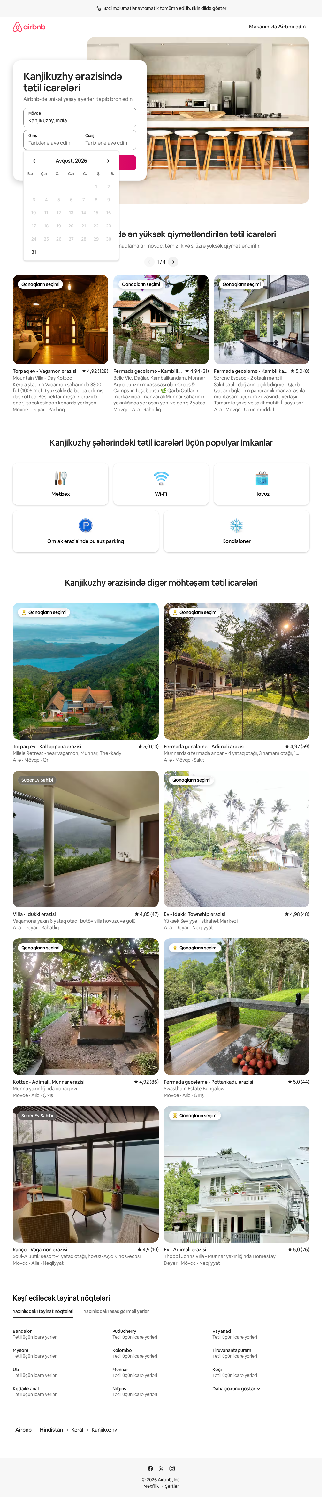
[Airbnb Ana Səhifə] (29, 27)
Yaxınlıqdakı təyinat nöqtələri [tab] (43, 1311)
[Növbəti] (173, 262)
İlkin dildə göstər (209, 8)
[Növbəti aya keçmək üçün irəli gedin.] (108, 161)
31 (34, 252)
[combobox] (79, 120)
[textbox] (51, 143)
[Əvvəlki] (149, 262)
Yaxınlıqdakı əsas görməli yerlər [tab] (116, 1311)
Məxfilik (151, 1486)
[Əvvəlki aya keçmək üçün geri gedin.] (34, 161)
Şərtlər (172, 1486)
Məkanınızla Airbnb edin (277, 26)
